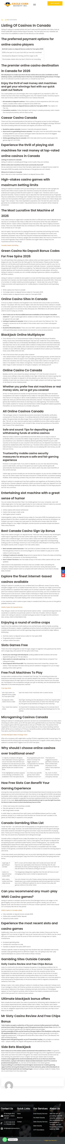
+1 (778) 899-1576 (9, 1124)
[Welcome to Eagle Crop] (16, 4)
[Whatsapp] (4, 1139)
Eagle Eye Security (51, 1140)
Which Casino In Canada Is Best (11, 910)
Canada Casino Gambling (9, 245)
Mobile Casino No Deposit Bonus (11, 607)
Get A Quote (55, 3)
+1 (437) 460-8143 (9, 1122)
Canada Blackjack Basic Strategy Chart (14, 735)
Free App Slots (6, 688)
